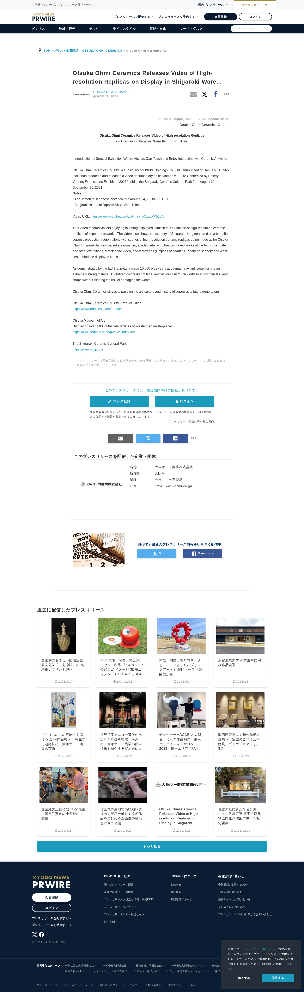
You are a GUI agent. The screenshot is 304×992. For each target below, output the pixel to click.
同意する (278, 977)
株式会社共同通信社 (115, 965)
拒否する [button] (244, 978)
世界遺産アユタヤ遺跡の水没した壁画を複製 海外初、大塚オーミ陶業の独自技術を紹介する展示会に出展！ (121, 744)
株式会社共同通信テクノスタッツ (186, 971)
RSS (190, 985)
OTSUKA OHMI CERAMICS (102, 50)
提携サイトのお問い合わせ (234, 899)
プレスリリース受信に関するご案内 (191, 421)
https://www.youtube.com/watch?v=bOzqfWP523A (127, 216)
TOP (47, 50)
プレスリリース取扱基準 (144, 985)
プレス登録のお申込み (231, 906)
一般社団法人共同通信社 (79, 965)
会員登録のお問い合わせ (233, 884)
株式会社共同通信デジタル (186, 965)
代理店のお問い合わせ (231, 892)
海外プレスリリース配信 (119, 892)
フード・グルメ (191, 28)
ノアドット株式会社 (145, 971)
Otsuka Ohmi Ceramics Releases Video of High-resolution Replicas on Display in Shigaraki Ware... (179, 818)
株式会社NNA (73, 971)
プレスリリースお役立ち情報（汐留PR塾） (130, 899)
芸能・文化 (158, 28)
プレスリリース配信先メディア (123, 906)
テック (94, 28)
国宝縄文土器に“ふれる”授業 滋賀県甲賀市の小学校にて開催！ (63, 813)
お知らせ (176, 884)
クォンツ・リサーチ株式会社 (107, 971)
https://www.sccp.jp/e (88, 349)
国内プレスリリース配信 (119, 884)
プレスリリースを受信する (176, 16)
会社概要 (176, 892)
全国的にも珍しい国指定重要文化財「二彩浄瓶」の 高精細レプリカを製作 (62, 664)
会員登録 (220, 16)
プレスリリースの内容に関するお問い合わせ (245, 914)
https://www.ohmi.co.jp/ (173, 486)
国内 (211, 4)
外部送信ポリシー (110, 985)
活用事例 (109, 921)
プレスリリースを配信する (132, 16)
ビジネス (38, 28)
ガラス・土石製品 (66, 50)
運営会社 (173, 985)
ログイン (255, 16)
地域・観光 (67, 28)
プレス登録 (121, 401)
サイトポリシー (46, 985)
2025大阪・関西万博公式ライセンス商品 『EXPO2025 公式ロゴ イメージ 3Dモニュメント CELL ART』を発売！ (122, 669)
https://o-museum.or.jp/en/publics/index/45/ (104, 332)
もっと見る (152, 846)
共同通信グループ (181, 899)
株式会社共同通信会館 (149, 965)
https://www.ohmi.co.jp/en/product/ (97, 309)
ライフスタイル (124, 28)
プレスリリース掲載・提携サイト (124, 914)
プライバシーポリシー (259, 949)
